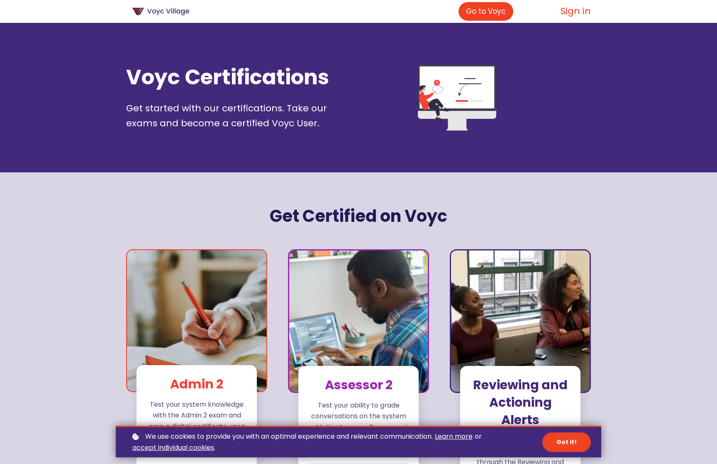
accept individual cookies (173, 447)
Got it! (566, 442)
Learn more (454, 436)
